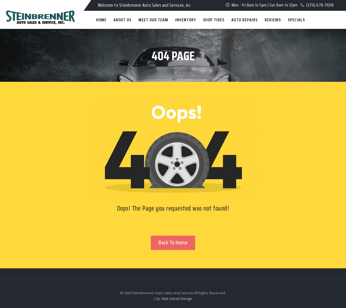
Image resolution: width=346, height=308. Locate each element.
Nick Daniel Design (177, 298)
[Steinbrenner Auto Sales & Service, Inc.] (27, 5)
